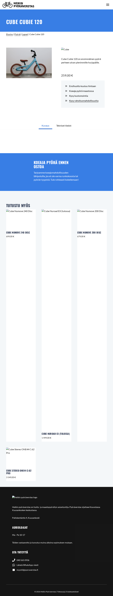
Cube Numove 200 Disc (89, 232)
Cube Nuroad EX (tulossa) (56, 433)
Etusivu (9, 34)
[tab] (45, 126)
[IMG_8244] (29, 63)
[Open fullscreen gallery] (49, 75)
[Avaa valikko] (108, 4)
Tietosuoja (61, 592)
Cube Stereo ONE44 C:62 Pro (18, 472)
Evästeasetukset (72, 592)
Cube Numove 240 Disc (18, 232)
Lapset (25, 34)
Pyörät (17, 34)
